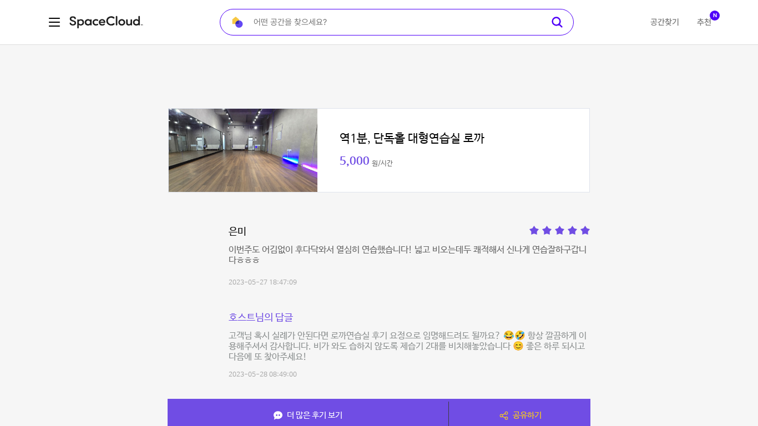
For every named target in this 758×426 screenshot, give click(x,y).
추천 (704, 22)
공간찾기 (664, 22)
